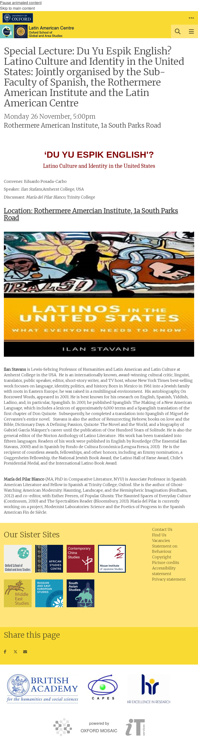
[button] (191, 18)
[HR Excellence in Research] (148, 688)
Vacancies (161, 540)
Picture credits (165, 562)
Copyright (161, 557)
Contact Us (162, 529)
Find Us (159, 535)
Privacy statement (169, 579)
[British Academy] (42, 688)
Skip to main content (17, 8)
